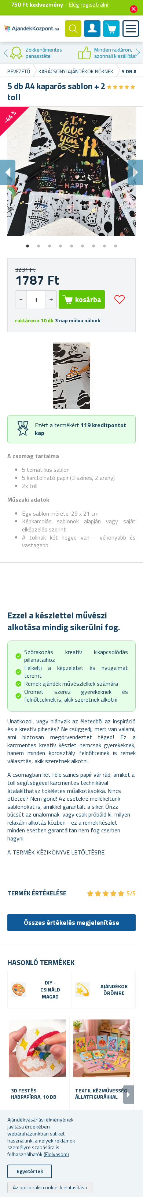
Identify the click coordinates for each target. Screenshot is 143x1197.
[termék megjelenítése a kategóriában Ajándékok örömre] (82, 989)
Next (137, 52)
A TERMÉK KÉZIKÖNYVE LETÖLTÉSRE (55, 852)
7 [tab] (93, 243)
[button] (50, 300)
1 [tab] (27, 243)
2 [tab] (38, 243)
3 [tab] (49, 243)
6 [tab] (82, 243)
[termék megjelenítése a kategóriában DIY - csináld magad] (18, 989)
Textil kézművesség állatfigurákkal (101, 1094)
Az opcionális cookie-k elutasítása (50, 1187)
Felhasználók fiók (92, 34)
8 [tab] (104, 243)
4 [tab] (60, 243)
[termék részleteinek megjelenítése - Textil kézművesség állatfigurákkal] (101, 1048)
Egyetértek (29, 1171)
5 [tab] (71, 243)
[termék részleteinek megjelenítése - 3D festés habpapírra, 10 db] (37, 1048)
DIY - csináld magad (50, 989)
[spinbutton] (35, 300)
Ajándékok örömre (114, 990)
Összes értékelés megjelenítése (71, 922)
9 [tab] (115, 243)
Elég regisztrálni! (89, 4)
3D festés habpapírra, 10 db (33, 1094)
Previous (5, 52)
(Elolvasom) (56, 1154)
